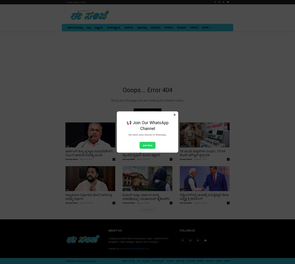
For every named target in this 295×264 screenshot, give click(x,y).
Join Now (147, 145)
